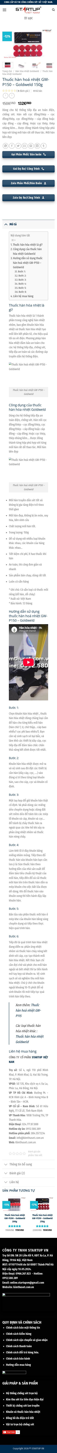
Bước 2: (22, 275)
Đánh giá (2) (17, 1173)
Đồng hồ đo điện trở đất (20, 1418)
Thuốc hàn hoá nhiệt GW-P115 (28, 1010)
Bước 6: (22, 291)
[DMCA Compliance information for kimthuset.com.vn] (14, 1373)
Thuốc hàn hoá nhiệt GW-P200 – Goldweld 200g (14, 1218)
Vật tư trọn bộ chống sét (20, 1424)
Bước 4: (22, 283)
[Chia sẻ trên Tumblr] (44, 146)
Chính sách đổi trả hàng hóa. (22, 1352)
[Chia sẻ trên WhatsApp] (6, 146)
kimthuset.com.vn (23, 1287)
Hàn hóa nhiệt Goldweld (27, 71)
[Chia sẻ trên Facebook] (12, 146)
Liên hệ (14, 1182)
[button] (4, 10)
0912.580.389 (10, 1278)
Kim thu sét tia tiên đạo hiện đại (25, 1399)
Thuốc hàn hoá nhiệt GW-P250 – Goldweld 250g (42, 1218)
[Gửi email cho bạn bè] (25, 146)
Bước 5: (22, 287)
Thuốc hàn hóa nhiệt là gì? (27, 244)
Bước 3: (22, 279)
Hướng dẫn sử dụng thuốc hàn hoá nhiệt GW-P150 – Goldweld (28, 262)
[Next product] (5, 95)
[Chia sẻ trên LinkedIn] (37, 146)
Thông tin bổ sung (21, 1164)
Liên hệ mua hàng (23, 296)
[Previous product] (11, 95)
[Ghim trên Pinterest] (31, 146)
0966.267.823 (23, 1273)
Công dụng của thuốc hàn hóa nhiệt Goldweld (27, 251)
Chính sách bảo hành (18, 1358)
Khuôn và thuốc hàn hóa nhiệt (23, 1412)
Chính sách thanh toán (19, 1346)
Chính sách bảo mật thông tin (23, 1327)
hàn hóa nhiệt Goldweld (27, 409)
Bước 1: (21, 271)
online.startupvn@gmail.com (27, 1282)
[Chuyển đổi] (5, 224)
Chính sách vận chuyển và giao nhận (27, 1340)
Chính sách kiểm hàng (18, 1334)
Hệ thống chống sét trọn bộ (22, 1393)
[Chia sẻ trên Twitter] (18, 146)
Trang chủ (7, 71)
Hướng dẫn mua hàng (18, 1365)
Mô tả (13, 224)
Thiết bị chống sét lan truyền (22, 1405)
